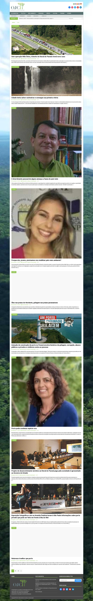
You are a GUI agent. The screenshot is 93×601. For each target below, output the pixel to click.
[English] (76, 3)
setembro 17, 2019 (16, 430)
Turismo (62, 13)
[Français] (79, 3)
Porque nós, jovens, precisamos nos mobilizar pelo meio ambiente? (36, 260)
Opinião (69, 13)
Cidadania (41, 13)
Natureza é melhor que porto (22, 558)
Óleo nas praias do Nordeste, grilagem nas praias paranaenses (34, 303)
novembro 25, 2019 (16, 99)
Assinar (78, 580)
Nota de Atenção (38, 591)
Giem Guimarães (25, 304)
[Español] (77, 3)
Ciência (48, 13)
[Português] (74, 3)
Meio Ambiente (32, 13)
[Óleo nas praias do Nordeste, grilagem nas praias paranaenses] (46, 286)
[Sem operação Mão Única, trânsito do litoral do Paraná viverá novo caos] (46, 40)
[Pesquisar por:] (75, 18)
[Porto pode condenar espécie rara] (46, 392)
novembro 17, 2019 (16, 181)
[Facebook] (69, 7)
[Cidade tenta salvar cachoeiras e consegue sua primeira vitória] (46, 81)
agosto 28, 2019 (16, 475)
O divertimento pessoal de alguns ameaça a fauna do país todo (34, 179)
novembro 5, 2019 (16, 349)
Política (23, 13)
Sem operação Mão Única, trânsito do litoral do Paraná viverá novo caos (38, 57)
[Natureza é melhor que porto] (46, 542)
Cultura (55, 13)
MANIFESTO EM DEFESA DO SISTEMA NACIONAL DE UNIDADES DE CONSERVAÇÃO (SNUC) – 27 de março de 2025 (46, 584)
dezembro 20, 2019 (16, 58)
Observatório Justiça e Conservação (29, 58)
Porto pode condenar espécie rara (24, 428)
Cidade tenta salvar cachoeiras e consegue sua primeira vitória (34, 98)
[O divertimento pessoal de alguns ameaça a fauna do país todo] (46, 142)
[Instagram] (72, 7)
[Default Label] (78, 7)
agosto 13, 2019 (16, 519)
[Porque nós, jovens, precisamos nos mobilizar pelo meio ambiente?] (46, 223)
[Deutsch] (81, 3)
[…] (66, 62)
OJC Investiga (14, 13)
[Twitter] (75, 7)
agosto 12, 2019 (16, 560)
